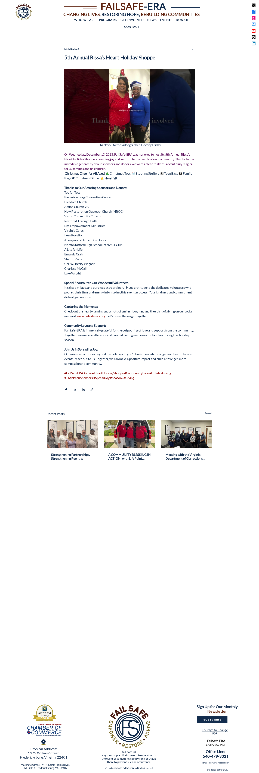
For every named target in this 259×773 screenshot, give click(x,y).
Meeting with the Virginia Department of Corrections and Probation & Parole (184, 456)
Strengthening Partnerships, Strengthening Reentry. (70, 456)
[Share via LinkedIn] (83, 389)
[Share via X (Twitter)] (74, 389)
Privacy (212, 763)
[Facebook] (253, 12)
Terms (204, 763)
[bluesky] (253, 24)
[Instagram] (253, 18)
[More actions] (192, 48)
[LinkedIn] (253, 43)
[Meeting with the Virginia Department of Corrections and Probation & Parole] (186, 434)
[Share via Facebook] (66, 389)
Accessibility (223, 763)
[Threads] (253, 37)
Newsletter (217, 711)
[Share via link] (92, 389)
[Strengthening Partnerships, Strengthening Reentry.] (72, 434)
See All (208, 413)
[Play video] (129, 106)
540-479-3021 (216, 756)
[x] (253, 5)
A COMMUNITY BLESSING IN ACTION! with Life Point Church (129, 456)
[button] (84, 20)
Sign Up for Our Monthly (217, 706)
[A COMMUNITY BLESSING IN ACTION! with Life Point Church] (129, 434)
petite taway (222, 769)
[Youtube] (253, 31)
